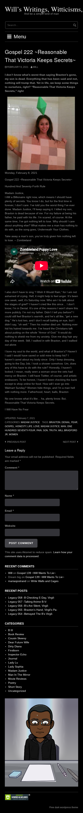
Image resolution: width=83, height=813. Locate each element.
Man (63, 426)
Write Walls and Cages (44, 581)
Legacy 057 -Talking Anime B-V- (27, 601)
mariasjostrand (17, 581)
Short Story (15, 686)
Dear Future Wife (18, 642)
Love (36, 426)
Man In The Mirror (19, 674)
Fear (74, 422)
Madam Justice (30, 422)
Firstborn (13, 650)
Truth (53, 430)
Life (29, 426)
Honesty (20, 426)
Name (9, 495)
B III (10, 630)
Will (35, 67)
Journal (12, 658)
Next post (69, 442)
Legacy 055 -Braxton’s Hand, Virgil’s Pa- (32, 609)
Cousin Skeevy (17, 638)
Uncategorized (17, 690)
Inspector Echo (17, 654)
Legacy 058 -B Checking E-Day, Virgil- (31, 597)
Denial (66, 422)
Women (13, 434)
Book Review (16, 634)
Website (10, 525)
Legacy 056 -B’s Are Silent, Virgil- (28, 605)
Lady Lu (13, 662)
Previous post (16, 442)
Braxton (54, 422)
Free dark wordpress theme (63, 807)
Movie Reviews (17, 678)
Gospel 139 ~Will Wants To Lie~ (36, 572)
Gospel (9, 426)
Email (9, 510)
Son (45, 430)
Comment (12, 467)
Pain (39, 430)
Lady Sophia (15, 666)
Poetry (12, 682)
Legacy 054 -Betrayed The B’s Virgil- (30, 613)
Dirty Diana (15, 646)
